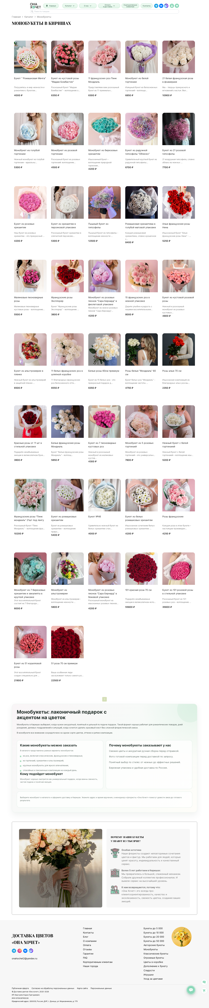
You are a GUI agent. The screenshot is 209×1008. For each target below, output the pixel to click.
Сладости (149, 970)
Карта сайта (82, 988)
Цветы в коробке (153, 962)
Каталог (28, 17)
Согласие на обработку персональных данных (53, 988)
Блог (85, 936)
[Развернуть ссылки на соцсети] (204, 982)
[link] (172, 6)
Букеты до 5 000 (153, 928)
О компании (90, 941)
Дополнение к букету (156, 966)
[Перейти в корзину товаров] (204, 991)
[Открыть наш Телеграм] (156, 6)
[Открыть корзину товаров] (177, 6)
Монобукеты (151, 949)
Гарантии (88, 953)
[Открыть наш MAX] (166, 6)
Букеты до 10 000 (154, 932)
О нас (86, 6)
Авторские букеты (154, 945)
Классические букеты (156, 953)
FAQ (85, 957)
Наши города (90, 966)
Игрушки (149, 974)
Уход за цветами (153, 978)
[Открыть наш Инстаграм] (19, 951)
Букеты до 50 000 (154, 941)
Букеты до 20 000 (154, 936)
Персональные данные (101, 988)
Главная (16, 17)
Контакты (147, 6)
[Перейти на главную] (35, 6)
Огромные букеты (154, 957)
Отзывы (87, 949)
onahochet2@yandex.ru (24, 958)
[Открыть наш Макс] (31, 951)
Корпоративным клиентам (130, 6)
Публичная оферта (20, 988)
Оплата (87, 945)
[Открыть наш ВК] (161, 6)
